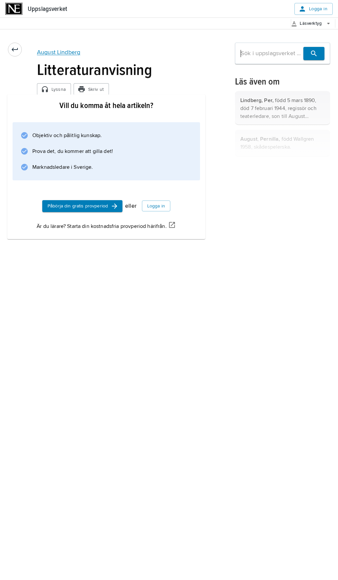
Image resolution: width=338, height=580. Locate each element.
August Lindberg (58, 52)
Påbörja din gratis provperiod (78, 206)
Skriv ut (96, 89)
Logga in (318, 9)
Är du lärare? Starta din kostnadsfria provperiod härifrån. (101, 226)
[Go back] (15, 49)
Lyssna (58, 89)
